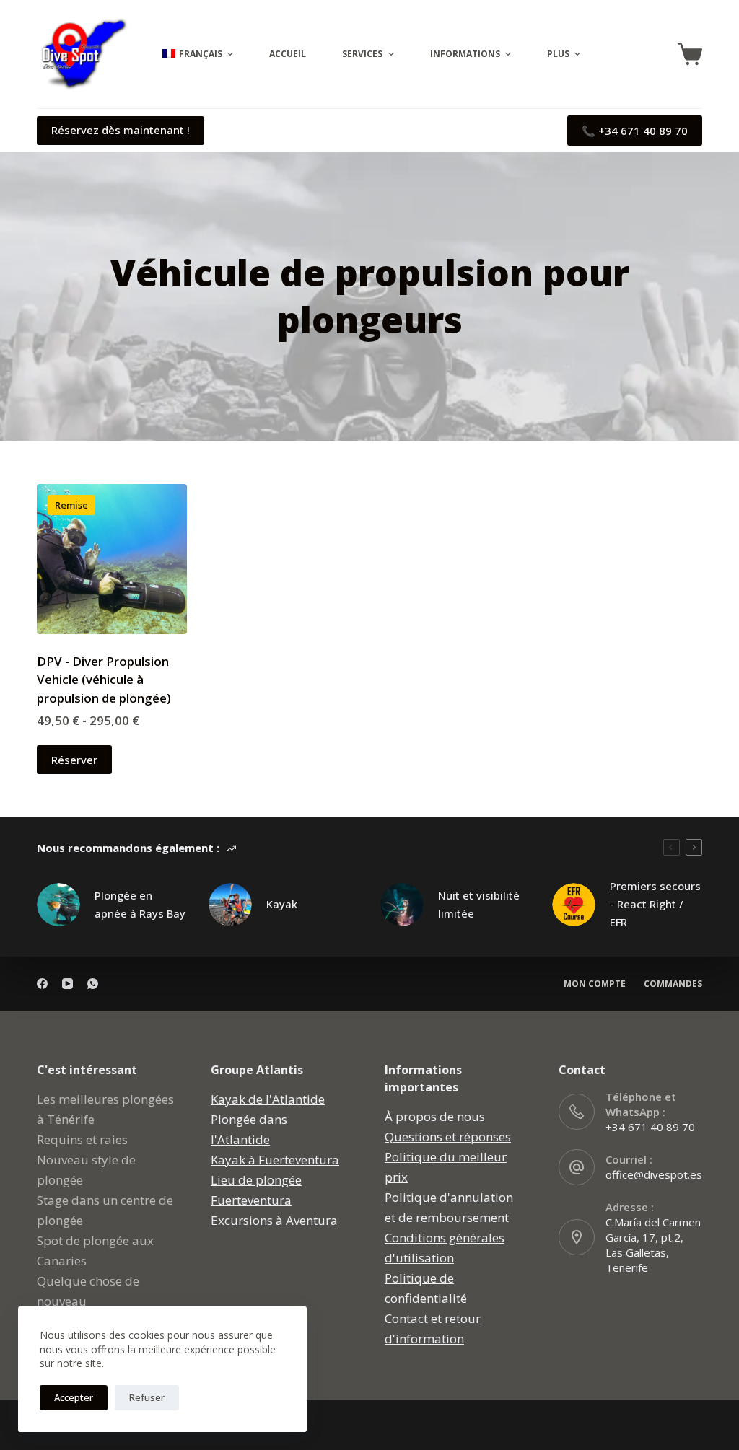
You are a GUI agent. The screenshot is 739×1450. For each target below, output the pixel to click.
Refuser (147, 1397)
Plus (558, 54)
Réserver (74, 759)
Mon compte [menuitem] (595, 984)
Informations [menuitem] (465, 54)
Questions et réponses (448, 1136)
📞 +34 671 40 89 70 (635, 130)
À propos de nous (435, 1116)
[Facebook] (42, 983)
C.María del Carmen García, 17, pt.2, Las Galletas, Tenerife (653, 1245)
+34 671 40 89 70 (650, 1127)
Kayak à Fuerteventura (275, 1159)
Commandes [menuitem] (673, 984)
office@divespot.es (653, 1174)
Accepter (73, 1397)
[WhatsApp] (92, 983)
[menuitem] (196, 54)
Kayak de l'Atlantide (268, 1099)
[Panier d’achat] (690, 54)
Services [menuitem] (362, 54)
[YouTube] (67, 983)
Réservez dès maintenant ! (120, 130)
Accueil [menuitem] (287, 54)
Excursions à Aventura (274, 1220)
